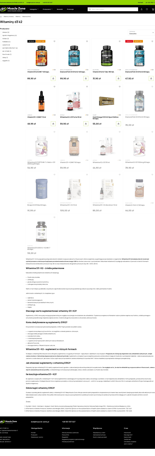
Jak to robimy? (128, 444)
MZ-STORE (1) (7, 51)
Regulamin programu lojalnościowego (73, 439)
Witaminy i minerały (9, 16)
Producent (34, 435)
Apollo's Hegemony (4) (10, 35)
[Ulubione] (54, 41)
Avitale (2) (6, 38)
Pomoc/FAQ (65, 435)
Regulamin (65, 437)
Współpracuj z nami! (99, 432)
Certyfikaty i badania (130, 441)
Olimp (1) (5, 57)
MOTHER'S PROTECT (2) (10, 48)
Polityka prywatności (68, 441)
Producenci (47, 9)
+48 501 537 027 (47, 2)
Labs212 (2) (6, 45)
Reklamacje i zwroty (37, 437)
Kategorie (33, 9)
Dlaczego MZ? (128, 435)
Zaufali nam (127, 439)
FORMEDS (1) (6, 42)
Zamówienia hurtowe (99, 435)
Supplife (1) (6, 60)
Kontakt (140, 2)
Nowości (60, 9)
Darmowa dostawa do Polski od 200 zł (12, 2)
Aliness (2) (6, 32)
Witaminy (18, 16)
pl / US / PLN (149, 2)
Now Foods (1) (7, 54)
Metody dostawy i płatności (70, 432)
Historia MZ (127, 432)
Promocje (70, 9)
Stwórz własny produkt (100, 437)
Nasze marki (127, 437)
